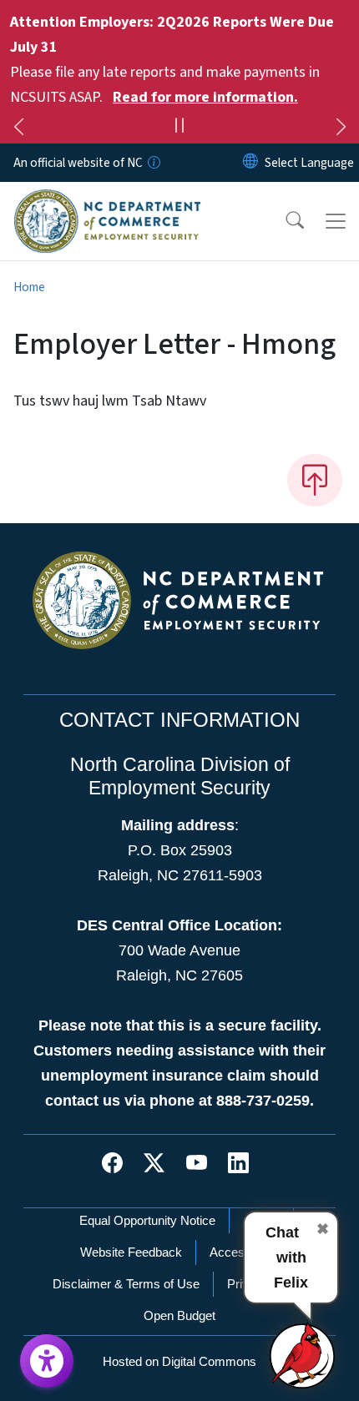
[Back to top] (314, 480)
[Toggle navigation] (335, 221)
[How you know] (152, 162)
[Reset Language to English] (250, 162)
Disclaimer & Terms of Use (126, 1284)
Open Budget (179, 1315)
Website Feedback (131, 1252)
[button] (284, 221)
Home (29, 287)
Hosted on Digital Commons (179, 1361)
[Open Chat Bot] (303, 1355)
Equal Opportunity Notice (147, 1220)
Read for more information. (205, 97)
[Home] (107, 201)
